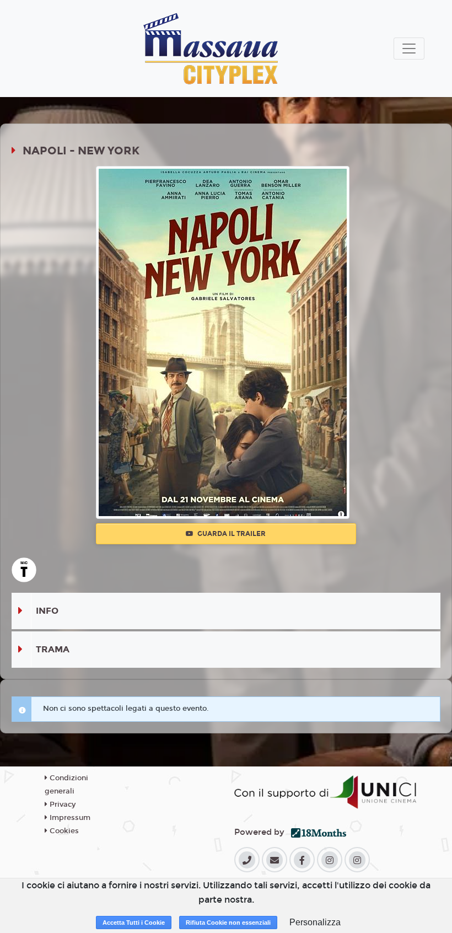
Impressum (68, 817)
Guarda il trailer (231, 534)
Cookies (63, 831)
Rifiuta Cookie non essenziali (228, 922)
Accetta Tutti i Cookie (134, 922)
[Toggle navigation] (409, 48)
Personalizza (315, 922)
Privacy (61, 804)
